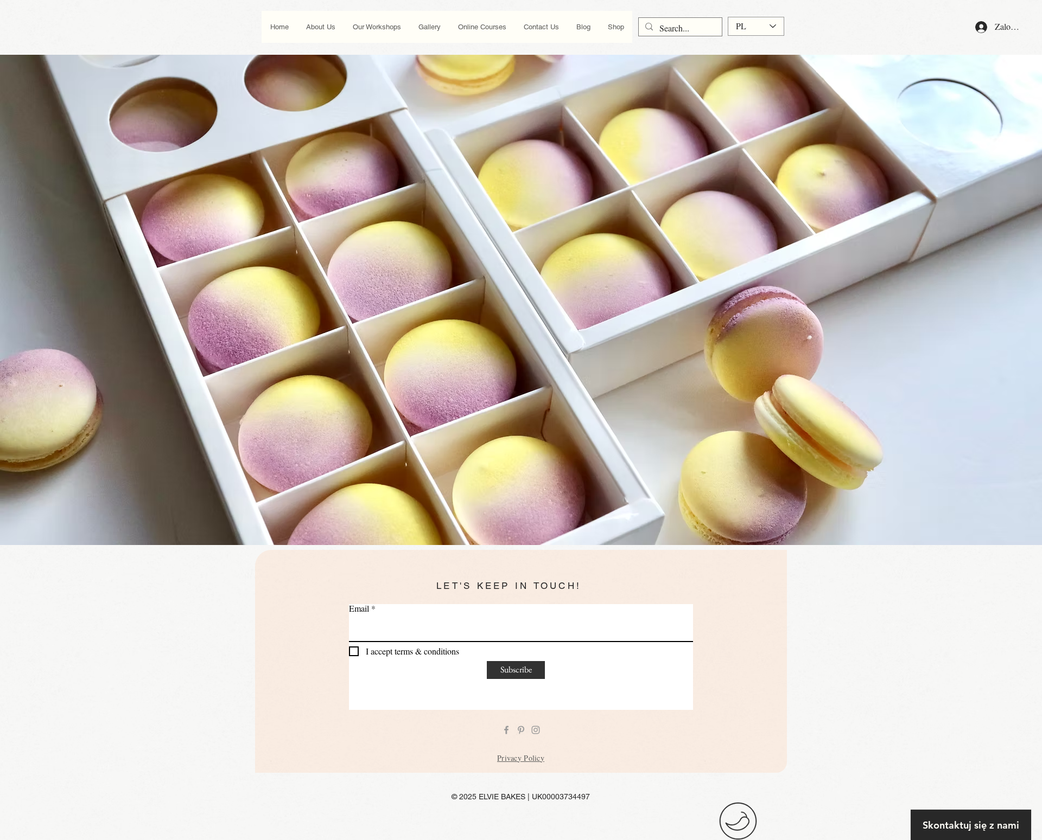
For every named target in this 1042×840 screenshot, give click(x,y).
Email (359, 608)
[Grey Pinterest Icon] (521, 729)
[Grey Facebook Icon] (506, 729)
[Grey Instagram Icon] (535, 729)
